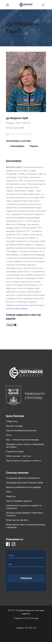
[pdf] (21, 127)
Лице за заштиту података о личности (23, 460)
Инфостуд (10, 496)
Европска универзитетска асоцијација (23, 487)
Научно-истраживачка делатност (21, 430)
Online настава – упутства (18, 456)
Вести (8, 435)
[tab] (19, 142)
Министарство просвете (17, 520)
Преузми (11, 325)
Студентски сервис (15, 451)
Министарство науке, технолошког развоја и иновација (25, 526)
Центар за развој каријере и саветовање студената (24, 514)
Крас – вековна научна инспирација (22, 439)
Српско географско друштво (19, 500)
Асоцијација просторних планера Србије (24, 482)
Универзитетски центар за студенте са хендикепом (24, 507)
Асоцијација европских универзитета (23, 478)
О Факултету (12, 421)
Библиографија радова (17, 308)
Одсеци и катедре (14, 425)
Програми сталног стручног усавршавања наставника (25, 445)
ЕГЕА (8, 491)
